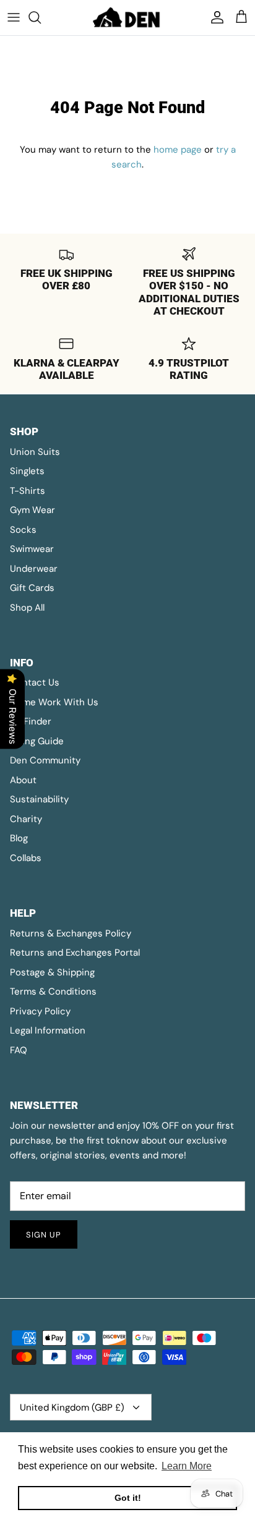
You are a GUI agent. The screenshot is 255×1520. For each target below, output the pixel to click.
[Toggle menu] (13, 17)
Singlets (27, 471)
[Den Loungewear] (127, 17)
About (23, 780)
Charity (26, 819)
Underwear (34, 569)
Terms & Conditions (53, 991)
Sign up (43, 1234)
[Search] (40, 17)
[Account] (214, 17)
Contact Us (34, 682)
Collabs (25, 858)
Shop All (27, 607)
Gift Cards (32, 588)
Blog (19, 838)
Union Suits (35, 452)
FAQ (18, 1050)
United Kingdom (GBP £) (72, 1407)
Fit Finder (30, 721)
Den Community (45, 760)
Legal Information (47, 1030)
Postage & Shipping (52, 972)
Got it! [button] (128, 1498)
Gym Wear (32, 510)
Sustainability (39, 799)
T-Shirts (27, 491)
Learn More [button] (187, 1466)
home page (177, 149)
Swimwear (32, 549)
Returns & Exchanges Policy (70, 933)
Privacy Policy (40, 1011)
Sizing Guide (37, 741)
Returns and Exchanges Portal (75, 952)
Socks (23, 530)
